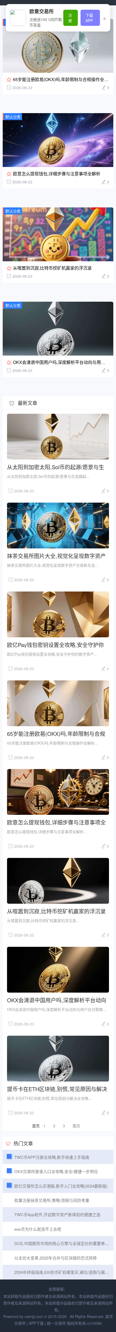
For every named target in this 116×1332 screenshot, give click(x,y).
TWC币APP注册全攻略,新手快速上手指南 (51, 1157)
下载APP (89, 17)
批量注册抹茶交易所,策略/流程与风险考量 (51, 1200)
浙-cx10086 (92, 1323)
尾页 (76, 1125)
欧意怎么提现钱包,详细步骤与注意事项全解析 (56, 174)
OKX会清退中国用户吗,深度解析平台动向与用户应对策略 (56, 999)
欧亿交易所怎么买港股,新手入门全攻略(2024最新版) (61, 1186)
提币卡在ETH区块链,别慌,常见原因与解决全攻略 (57, 1088)
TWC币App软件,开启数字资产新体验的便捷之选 (57, 1214)
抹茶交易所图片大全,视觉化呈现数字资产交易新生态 (56, 555)
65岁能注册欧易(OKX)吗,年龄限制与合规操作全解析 (63, 79)
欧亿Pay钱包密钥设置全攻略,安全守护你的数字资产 (55, 644)
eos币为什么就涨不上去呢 (37, 1229)
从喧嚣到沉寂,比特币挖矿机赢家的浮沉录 (52, 268)
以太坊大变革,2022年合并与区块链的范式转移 (55, 1258)
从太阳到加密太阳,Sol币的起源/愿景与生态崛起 (55, 466)
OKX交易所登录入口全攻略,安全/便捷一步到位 (56, 1171)
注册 (70, 17)
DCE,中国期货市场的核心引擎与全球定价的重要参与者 (63, 1243)
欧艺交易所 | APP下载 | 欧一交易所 (32, 2)
